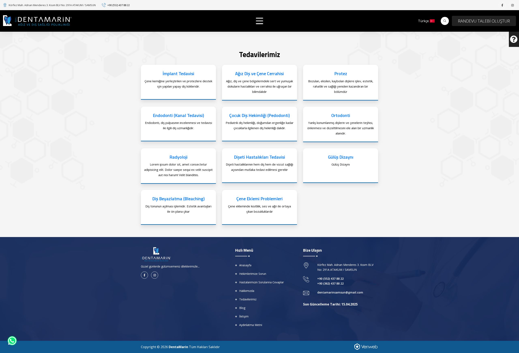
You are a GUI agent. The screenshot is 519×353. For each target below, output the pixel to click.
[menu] (259, 21)
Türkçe (423, 21)
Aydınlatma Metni (250, 325)
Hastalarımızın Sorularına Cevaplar (261, 282)
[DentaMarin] (37, 20)
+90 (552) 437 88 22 (118, 5)
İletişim (244, 316)
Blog (242, 308)
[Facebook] (502, 5)
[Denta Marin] (156, 254)
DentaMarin (178, 347)
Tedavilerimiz (247, 299)
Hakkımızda (246, 291)
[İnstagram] (512, 5)
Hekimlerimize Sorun (252, 274)
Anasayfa (245, 265)
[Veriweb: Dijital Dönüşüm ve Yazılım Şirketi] (366, 346)
